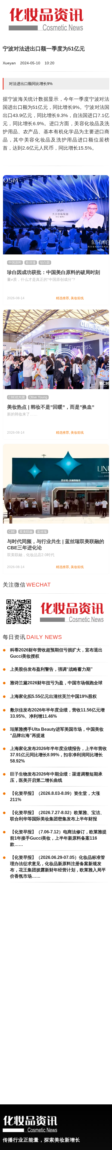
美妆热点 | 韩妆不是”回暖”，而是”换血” (50, 407)
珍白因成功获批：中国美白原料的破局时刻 (53, 272)
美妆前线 (77, 298)
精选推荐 (62, 298)
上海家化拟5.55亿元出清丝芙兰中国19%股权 (53, 696)
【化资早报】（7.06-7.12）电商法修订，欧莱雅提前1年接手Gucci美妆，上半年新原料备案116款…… (58, 838)
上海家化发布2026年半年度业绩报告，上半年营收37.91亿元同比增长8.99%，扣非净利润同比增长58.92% (58, 754)
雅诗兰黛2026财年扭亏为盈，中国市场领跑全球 (56, 682)
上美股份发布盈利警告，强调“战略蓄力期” (51, 669)
